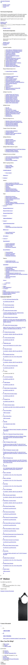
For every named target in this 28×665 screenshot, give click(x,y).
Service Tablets (9, 165)
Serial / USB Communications (12, 102)
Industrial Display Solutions (11, 202)
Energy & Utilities (9, 185)
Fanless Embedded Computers (12, 59)
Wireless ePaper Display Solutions (13, 66)
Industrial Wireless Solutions (11, 65)
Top (2, 662)
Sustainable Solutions (10, 269)
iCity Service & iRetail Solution (12, 157)
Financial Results (9, 252)
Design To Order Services (8, 210)
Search (4, 6)
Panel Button (3, 23)
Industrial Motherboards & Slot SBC (13, 112)
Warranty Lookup (9, 233)
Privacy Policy (6, 657)
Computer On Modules (10, 53)
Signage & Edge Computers (11, 160)
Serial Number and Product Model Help (14, 227)
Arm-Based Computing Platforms (13, 52)
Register (5, 4)
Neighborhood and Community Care (13, 273)
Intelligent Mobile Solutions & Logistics (11, 291)
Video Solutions (9, 204)
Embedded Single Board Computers (13, 58)
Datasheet (3, 591)
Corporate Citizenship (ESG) (10, 653)
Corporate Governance (10, 253)
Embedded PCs (9, 56)
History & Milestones (10, 244)
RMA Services (5, 229)
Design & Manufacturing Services (13, 198)
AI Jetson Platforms (10, 132)
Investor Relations (6, 249)
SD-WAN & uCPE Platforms (12, 124)
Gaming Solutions (9, 199)
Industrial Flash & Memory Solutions (13, 62)
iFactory (7, 186)
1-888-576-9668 (7, 646)
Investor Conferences (10, 254)
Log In (8, 4)
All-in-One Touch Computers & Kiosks (14, 156)
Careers (4, 280)
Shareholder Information (11, 255)
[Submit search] (4, 26)
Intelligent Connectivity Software (12, 101)
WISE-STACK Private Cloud (12, 125)
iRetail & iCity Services (10, 196)
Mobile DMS (8, 167)
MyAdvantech (6, 5)
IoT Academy (5, 235)
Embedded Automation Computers (13, 81)
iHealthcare (8, 187)
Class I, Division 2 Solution (11, 78)
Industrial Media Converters (11, 98)
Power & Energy (9, 85)
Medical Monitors (9, 143)
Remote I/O (8, 87)
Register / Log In (6, 28)
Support (4, 220)
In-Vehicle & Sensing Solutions (12, 151)
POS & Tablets (9, 159)
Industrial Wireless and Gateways (12, 100)
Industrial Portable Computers (12, 150)
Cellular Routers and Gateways (12, 94)
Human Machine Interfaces (11, 83)
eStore (4, 286)
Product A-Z (5, 175)
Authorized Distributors (7, 218)
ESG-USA (8, 277)
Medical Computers (10, 141)
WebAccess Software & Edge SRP (13, 88)
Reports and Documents (11, 276)
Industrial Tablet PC (7, 294)
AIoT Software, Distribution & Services (14, 49)
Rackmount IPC (9, 116)
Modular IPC (8, 114)
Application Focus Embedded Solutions (14, 51)
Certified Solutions (9, 77)
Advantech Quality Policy (8, 213)
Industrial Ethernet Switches (11, 96)
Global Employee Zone (10, 260)
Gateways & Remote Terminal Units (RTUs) (15, 82)
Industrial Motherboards (11, 63)
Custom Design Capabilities (11, 71)
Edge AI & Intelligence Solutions (12, 55)
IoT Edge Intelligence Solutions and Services (15, 203)
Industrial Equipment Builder (12, 190)
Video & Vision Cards (10, 134)
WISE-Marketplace (7, 287)
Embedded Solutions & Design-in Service (14, 184)
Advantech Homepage (5, 1)
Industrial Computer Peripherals (12, 111)
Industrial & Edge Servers (11, 188)
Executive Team (9, 246)
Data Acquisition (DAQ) (11, 80)
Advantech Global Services (8, 208)
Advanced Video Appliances (12, 130)
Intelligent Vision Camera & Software (13, 133)
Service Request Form (10, 232)
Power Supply (9, 172)
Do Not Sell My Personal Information (11, 658)
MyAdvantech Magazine (11, 247)
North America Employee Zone (12, 262)
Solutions (5, 177)
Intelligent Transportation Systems (13, 113)
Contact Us (6, 652)
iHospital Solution (9, 139)
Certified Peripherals (7, 170)
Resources (8, 226)
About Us (5, 238)
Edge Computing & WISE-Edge (12, 183)
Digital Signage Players (10, 54)
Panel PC (8, 84)
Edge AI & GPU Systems (11, 110)
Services (5, 205)
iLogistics (8, 201)
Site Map (5, 656)
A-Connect (5, 288)
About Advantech (6, 241)
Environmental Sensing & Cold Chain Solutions (15, 149)
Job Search (8, 282)
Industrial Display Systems (11, 61)
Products (5, 44)
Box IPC (7, 107)
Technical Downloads (9, 591)
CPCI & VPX (9, 108)
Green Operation (9, 268)
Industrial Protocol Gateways (12, 99)
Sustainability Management (11, 267)
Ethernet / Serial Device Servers (12, 95)
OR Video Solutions (10, 144)
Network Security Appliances (12, 123)
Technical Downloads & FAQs (8, 223)
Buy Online (6, 644)
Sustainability (5, 264)
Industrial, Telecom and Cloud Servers (13, 121)
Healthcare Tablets (9, 166)
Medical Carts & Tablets (11, 140)
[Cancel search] (6, 26)
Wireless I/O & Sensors (10, 89)
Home (4, 290)
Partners (4, 215)
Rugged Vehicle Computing (11, 197)
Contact (4, 284)
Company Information (10, 243)
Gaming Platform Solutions (11, 60)
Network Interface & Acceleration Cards (14, 122)
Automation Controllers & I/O (12, 76)
